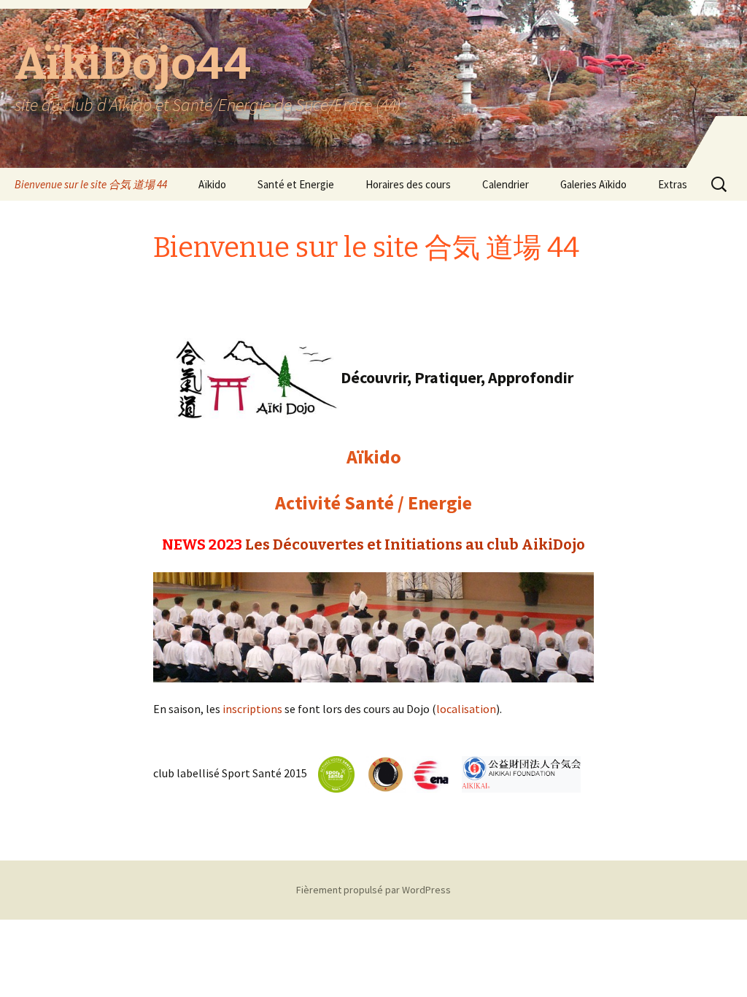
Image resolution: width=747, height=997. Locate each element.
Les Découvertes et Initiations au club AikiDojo (415, 544)
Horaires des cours (408, 184)
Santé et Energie (296, 184)
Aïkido (212, 184)
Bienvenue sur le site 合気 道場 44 (91, 184)
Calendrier (505, 184)
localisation (466, 708)
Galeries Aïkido (593, 184)
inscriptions (252, 708)
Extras (672, 184)
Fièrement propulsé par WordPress (373, 889)
